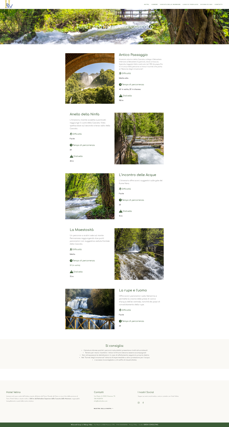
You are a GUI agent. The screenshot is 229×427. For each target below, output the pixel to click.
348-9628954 (98, 398)
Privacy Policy (133, 424)
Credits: (148, 424)
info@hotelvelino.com (100, 401)
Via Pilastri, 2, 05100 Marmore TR (104, 396)
